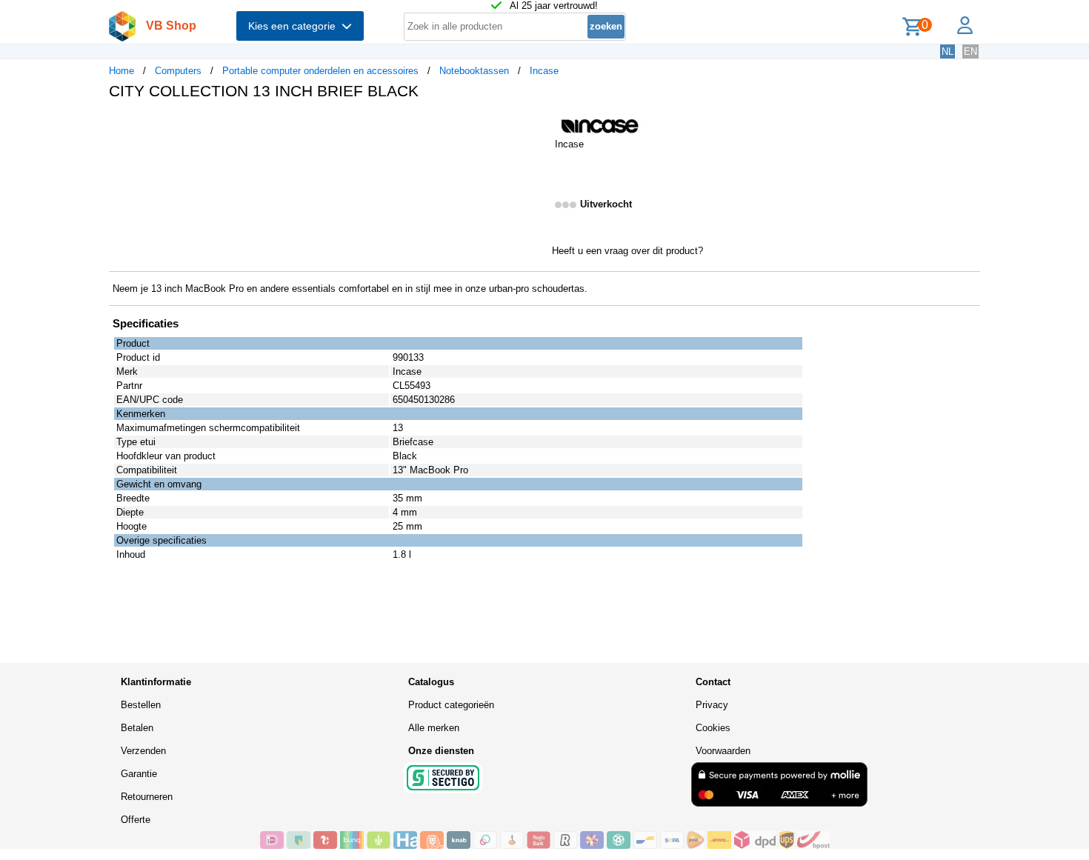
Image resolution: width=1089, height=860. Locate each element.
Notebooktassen (474, 70)
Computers (178, 70)
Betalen (137, 727)
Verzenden (143, 750)
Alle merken (433, 727)
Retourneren (147, 796)
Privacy (712, 704)
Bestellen (141, 704)
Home (121, 70)
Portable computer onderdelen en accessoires (320, 70)
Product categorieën (451, 704)
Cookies (713, 727)
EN (970, 51)
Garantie (139, 773)
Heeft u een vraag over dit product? (627, 250)
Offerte (135, 819)
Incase (544, 70)
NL (947, 51)
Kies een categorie (295, 26)
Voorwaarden (723, 750)
